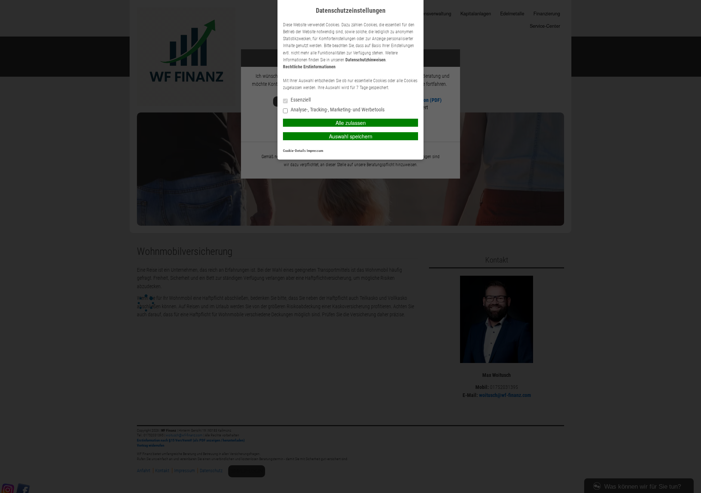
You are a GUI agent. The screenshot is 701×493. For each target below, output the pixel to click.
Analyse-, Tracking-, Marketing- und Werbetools (337, 109)
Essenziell (300, 100)
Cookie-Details (294, 151)
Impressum (315, 151)
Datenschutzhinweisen (365, 59)
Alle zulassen (351, 122)
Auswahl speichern (350, 136)
